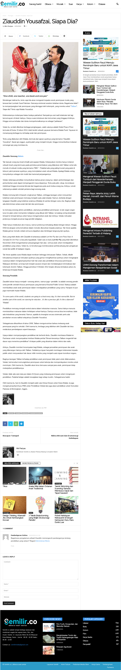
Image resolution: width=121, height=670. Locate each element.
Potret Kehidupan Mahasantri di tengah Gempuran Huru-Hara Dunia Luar (64, 518)
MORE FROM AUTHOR (30, 463)
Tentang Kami (107, 664)
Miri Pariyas (9, 26)
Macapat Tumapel (11, 435)
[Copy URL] (26, 423)
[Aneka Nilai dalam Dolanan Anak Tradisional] (40, 475)
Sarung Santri (35, 4)
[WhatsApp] (16, 423)
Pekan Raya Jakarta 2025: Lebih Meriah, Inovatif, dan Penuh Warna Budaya (101, 196)
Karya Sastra (87, 637)
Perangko (10, 15)
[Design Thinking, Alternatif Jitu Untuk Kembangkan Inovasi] (14, 505)
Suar (71, 4)
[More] (64, 36)
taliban (17, 413)
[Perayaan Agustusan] (49, 650)
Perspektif (86, 644)
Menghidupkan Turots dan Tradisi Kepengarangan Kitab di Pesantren (67, 637)
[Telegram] (21, 423)
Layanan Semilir (52, 664)
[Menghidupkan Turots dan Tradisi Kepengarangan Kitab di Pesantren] (49, 638)
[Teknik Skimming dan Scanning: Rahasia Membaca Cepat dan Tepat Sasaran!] (66, 475)
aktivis (11, 413)
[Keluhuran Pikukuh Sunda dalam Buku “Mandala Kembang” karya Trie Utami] (89, 102)
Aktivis (20, 156)
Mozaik (60, 4)
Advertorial (87, 191)
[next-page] (77, 463)
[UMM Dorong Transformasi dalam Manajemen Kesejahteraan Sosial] (101, 252)
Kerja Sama (96, 664)
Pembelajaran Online (19, 535)
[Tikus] (14, 475)
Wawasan (25, 413)
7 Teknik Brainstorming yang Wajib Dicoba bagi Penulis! (39, 517)
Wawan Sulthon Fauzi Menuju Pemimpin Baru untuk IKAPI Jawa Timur (100, 65)
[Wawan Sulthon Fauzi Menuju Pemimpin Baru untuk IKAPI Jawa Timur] (101, 48)
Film (84, 634)
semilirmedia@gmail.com (19, 645)
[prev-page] (74, 463)
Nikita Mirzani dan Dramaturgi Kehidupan (64, 436)
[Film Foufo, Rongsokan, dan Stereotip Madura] (49, 627)
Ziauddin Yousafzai (36, 413)
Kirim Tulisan (65, 664)
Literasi (85, 623)
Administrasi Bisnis (43, 541)
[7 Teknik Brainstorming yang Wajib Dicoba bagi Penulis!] (40, 505)
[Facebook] (5, 423)
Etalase (102, 4)
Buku (30, 513)
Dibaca (48, 4)
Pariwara (110, 667)
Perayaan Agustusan (64, 647)
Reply (12, 546)
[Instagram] (17, 455)
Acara (85, 59)
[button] (117, 4)
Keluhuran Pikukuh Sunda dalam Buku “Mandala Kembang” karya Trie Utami (107, 102)
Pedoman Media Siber (81, 664)
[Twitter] (10, 423)
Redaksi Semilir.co (89, 71)
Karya (79, 4)
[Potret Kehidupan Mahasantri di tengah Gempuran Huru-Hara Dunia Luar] (66, 505)
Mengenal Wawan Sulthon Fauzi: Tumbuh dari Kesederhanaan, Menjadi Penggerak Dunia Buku (99, 179)
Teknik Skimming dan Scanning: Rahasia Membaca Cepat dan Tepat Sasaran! (64, 489)
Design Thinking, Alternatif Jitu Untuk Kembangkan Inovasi (14, 517)
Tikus (5, 486)
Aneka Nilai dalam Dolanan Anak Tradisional (40, 487)
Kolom (90, 4)
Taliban (73, 106)
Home (4, 15)
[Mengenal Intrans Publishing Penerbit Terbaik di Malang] (101, 218)
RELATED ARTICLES (12, 463)
